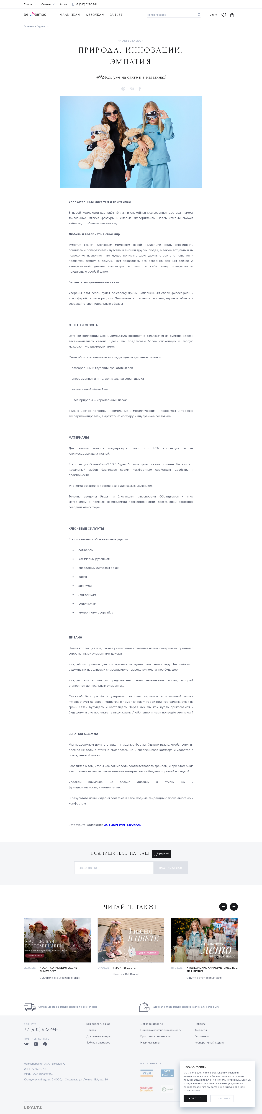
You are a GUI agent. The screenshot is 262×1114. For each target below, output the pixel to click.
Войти (213, 14)
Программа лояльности (155, 1036)
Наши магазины (150, 1042)
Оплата (91, 1030)
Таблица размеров (98, 1042)
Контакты (201, 1030)
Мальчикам (70, 14)
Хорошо (195, 1098)
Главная (29, 26)
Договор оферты (151, 1024)
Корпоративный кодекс (209, 1042)
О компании (202, 1036)
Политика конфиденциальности (160, 1030)
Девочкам (95, 14)
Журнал (41, 26)
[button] (123, 89)
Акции (63, 4)
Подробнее (222, 1098)
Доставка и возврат (99, 1036)
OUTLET (116, 14)
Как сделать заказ (98, 1024)
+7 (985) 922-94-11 (86, 4)
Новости (200, 1024)
